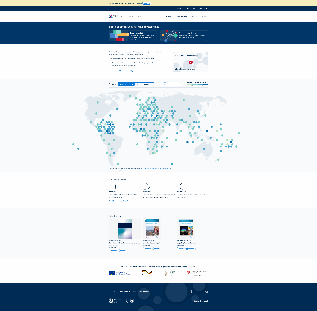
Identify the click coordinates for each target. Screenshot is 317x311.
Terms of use (137, 291)
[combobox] (170, 84)
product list (168, 168)
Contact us (113, 291)
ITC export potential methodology (151, 168)
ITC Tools (192, 8)
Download (123, 250)
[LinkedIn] (199, 291)
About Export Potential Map (117, 201)
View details (113, 250)
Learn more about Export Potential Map (121, 71)
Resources (194, 16)
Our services (182, 16)
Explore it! (146, 3)
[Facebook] (191, 291)
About (204, 16)
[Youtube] (206, 291)
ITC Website (178, 8)
